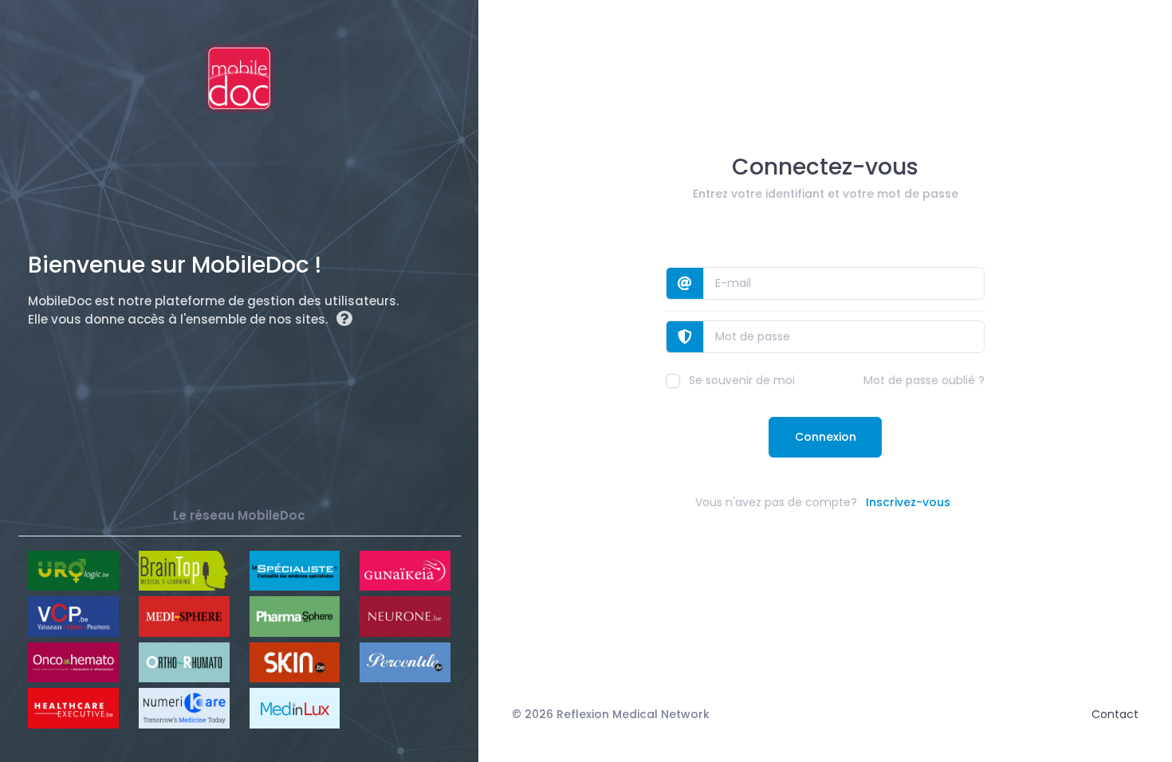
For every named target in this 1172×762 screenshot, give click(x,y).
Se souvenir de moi (742, 380)
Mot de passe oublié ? (924, 380)
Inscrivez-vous (908, 502)
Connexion (825, 437)
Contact (1115, 714)
